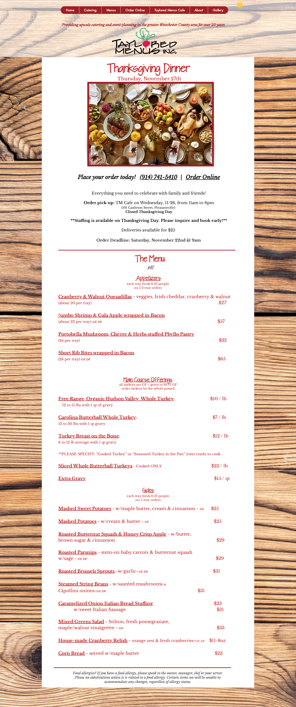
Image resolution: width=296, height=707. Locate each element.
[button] (90, 10)
